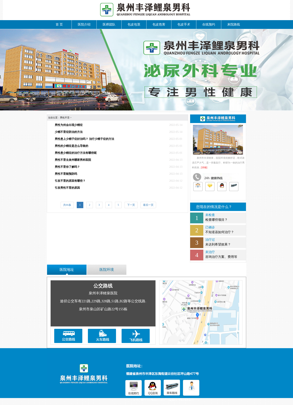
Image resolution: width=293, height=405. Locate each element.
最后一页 (148, 204)
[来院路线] (233, 186)
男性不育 (65, 117)
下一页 (131, 204)
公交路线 (103, 285)
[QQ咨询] (221, 186)
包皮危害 (158, 24)
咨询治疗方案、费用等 (221, 254)
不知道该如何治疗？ (219, 230)
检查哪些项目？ (216, 217)
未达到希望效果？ (218, 242)
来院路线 (233, 24)
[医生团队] (198, 186)
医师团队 (109, 24)
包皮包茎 (134, 24)
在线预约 (208, 24)
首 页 (59, 24)
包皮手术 (183, 24)
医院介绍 (84, 24)
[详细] (204, 167)
